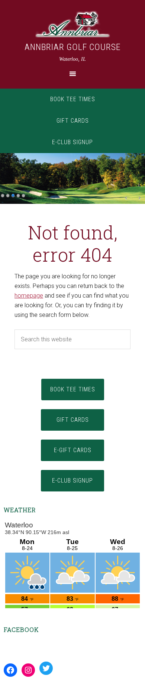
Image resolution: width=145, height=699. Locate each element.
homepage (28, 295)
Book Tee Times (72, 99)
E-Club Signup (72, 142)
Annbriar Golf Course (73, 47)
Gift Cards (73, 120)
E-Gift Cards (72, 450)
